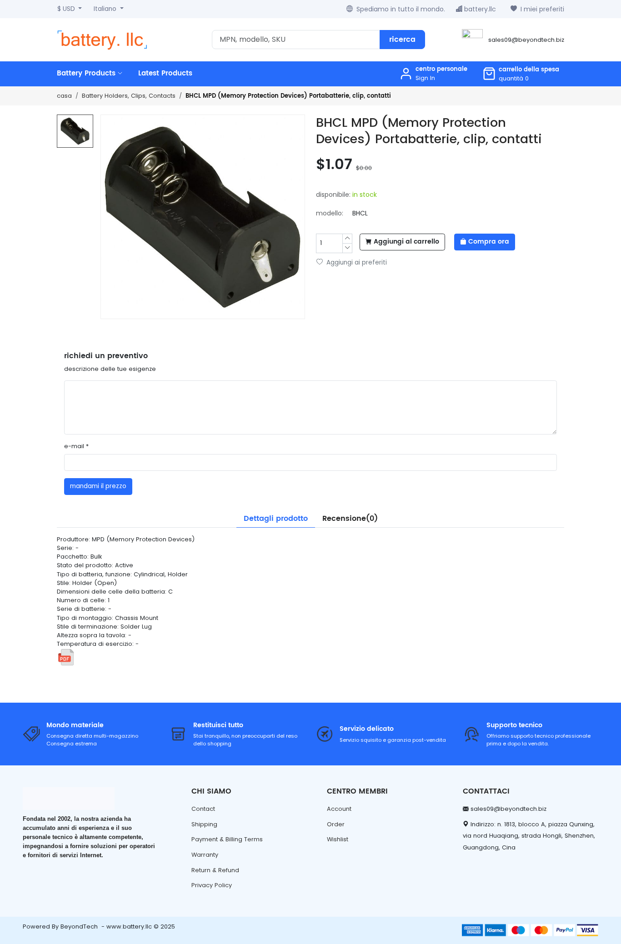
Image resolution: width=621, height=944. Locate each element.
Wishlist (337, 839)
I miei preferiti (542, 9)
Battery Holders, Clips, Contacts (128, 96)
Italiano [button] (106, 9)
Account (339, 809)
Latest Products (165, 73)
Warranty (204, 855)
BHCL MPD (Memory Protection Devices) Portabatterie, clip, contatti (288, 96)
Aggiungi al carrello (406, 242)
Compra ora (488, 242)
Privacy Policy (211, 885)
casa (64, 96)
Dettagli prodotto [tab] (276, 518)
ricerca (402, 39)
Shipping (204, 824)
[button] (520, 73)
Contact (203, 809)
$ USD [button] (67, 9)
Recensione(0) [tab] (350, 518)
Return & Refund (215, 870)
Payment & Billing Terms (227, 839)
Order (336, 824)
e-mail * (76, 446)
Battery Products (87, 73)
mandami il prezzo (98, 486)
